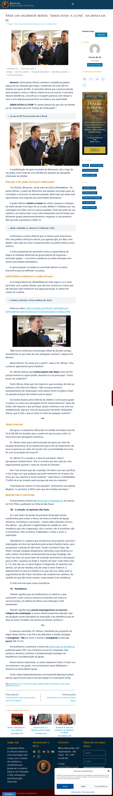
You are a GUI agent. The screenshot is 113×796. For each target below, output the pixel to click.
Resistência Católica (60, 72)
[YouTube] (52, 751)
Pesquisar (101, 35)
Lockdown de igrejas (30, 684)
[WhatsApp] (38, 756)
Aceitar (65, 786)
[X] (48, 751)
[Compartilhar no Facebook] (84, 79)
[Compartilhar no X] (90, 79)
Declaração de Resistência (50, 500)
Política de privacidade (88, 792)
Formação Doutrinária (40, 72)
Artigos (9, 72)
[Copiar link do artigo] (84, 85)
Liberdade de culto (15, 684)
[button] (108, 771)
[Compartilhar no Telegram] (97, 79)
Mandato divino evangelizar (47, 684)
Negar (83, 786)
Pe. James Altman (64, 684)
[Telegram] (43, 751)
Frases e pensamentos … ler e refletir (17, 728)
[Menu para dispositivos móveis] (73, 5)
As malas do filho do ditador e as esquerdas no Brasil (64, 730)
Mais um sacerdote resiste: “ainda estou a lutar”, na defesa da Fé (35, 24)
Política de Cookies (76, 792)
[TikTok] (34, 756)
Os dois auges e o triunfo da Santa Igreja (40, 728)
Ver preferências (101, 786)
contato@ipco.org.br (68, 767)
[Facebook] (34, 751)
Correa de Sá (12, 69)
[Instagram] (38, 751)
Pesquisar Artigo (88, 31)
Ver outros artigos (94, 65)
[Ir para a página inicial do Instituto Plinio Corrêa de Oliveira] (43, 766)
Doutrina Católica (22, 72)
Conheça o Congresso (94, 150)
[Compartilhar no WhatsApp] (103, 79)
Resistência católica (13, 686)
